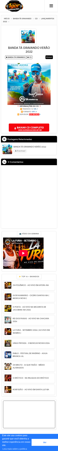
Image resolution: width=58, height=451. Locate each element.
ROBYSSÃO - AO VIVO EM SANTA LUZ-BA (31, 389)
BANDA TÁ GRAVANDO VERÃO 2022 (29, 147)
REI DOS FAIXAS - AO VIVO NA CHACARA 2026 (31, 320)
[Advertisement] (29, 119)
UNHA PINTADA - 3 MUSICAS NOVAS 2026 (31, 343)
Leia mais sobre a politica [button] (15, 449)
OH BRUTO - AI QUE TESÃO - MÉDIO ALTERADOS (29, 366)
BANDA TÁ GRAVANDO (16, 57)
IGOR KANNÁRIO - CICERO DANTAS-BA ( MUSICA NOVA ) (31, 296)
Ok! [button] (44, 442)
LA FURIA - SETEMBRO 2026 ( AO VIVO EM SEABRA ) (31, 331)
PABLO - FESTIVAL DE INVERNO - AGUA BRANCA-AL (30, 354)
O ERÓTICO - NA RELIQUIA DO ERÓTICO (31, 378)
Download (21, 151)
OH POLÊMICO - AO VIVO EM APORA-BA (31, 285)
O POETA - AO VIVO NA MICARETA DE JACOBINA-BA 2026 (29, 308)
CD (30, 57)
